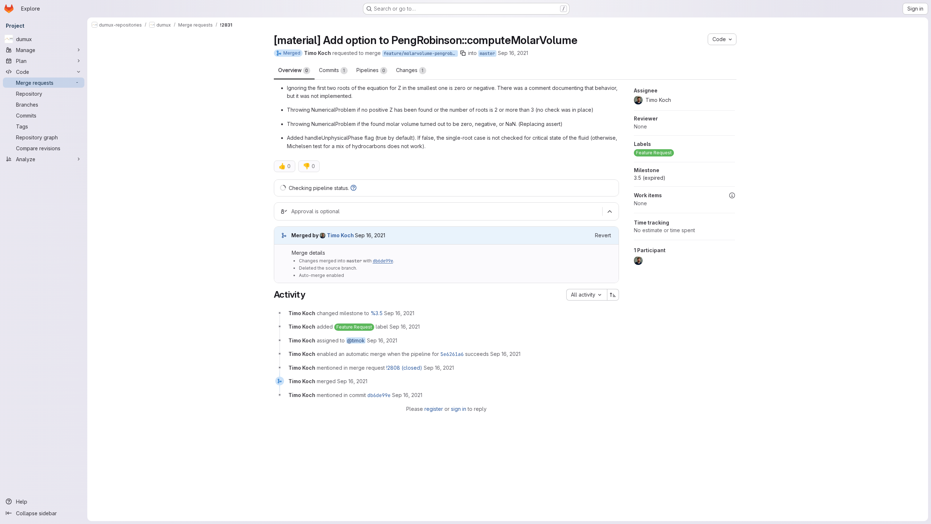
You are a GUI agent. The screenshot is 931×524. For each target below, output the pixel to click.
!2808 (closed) (404, 368)
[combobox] (586, 295)
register (433, 409)
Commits (332, 70)
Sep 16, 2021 (513, 53)
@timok (356, 340)
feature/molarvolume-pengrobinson (421, 53)
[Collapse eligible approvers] (610, 211)
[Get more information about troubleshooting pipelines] (353, 188)
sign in (458, 409)
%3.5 (377, 313)
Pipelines (370, 70)
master (487, 53)
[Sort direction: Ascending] (613, 295)
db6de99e (383, 261)
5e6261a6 (452, 354)
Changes (410, 70)
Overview (293, 70)
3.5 (650, 178)
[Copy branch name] (463, 53)
